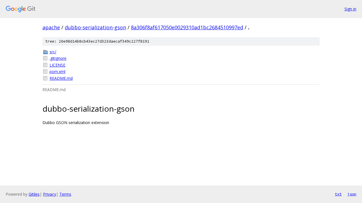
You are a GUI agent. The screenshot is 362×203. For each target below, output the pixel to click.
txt (338, 194)
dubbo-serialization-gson (95, 27)
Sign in (350, 9)
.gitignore (57, 58)
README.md (61, 78)
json (351, 194)
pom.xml (57, 71)
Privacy (49, 194)
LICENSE (57, 65)
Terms (65, 194)
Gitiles (34, 194)
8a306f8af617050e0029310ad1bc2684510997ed (187, 27)
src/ (52, 51)
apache (51, 27)
